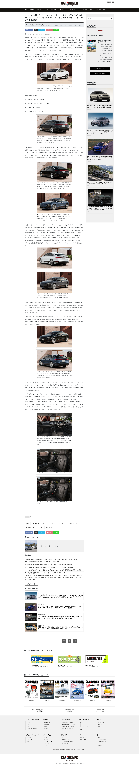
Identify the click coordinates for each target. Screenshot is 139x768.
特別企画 (46, 728)
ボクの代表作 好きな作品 (67, 741)
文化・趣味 (53, 9)
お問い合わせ (85, 749)
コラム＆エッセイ (63, 9)
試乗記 (45, 726)
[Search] (111, 18)
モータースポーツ (74, 9)
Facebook (29, 29)
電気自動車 (49, 527)
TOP (26, 9)
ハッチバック (30, 527)
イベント (92, 9)
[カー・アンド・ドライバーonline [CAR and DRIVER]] (69, 4)
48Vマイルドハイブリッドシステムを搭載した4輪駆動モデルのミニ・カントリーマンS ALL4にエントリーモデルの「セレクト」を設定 (100, 158)
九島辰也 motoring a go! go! (68, 726)
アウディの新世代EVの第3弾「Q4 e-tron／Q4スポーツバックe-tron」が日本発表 (49, 567)
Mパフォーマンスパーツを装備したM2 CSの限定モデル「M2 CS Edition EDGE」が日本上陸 (100, 183)
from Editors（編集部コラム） (68, 728)
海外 (81, 722)
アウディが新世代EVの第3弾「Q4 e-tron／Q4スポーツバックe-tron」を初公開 (48, 564)
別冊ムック (100, 745)
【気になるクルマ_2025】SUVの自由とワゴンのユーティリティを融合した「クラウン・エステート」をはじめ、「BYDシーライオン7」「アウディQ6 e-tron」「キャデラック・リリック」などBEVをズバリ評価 (53, 577)
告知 (99, 726)
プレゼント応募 (102, 741)
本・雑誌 (99, 9)
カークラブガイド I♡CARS (68, 746)
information (82, 735)
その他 (45, 746)
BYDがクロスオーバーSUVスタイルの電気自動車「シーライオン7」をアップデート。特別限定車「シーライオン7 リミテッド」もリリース (100, 132)
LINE (57, 29)
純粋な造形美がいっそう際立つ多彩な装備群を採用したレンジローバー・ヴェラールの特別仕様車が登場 (99, 106)
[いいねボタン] (27, 517)
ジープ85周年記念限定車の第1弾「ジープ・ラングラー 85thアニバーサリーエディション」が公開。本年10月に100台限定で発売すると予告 (99, 208)
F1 (82, 724)
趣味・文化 (64, 735)
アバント (52, 523)
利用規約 (68, 749)
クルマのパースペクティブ (32, 728)
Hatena (42, 29)
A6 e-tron (36, 523)
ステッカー (29, 737)
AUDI (44, 523)
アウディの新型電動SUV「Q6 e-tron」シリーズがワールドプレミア (45, 573)
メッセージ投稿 (102, 739)
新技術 (28, 724)
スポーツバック (73, 523)
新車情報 (32, 9)
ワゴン (40, 527)
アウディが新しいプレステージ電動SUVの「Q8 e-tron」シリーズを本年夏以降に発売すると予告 (53, 570)
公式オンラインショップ (32, 735)
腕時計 (28, 741)
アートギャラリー (66, 743)
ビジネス (28, 722)
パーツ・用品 (84, 9)
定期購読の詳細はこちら (100, 73)
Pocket (50, 29)
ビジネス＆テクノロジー (43, 9)
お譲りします (83, 739)
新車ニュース (39, 34)
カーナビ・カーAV (48, 741)
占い (63, 737)
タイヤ (45, 737)
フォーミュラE (84, 726)
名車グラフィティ (66, 739)
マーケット (29, 726)
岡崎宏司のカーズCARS (67, 722)
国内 (81, 729)
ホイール (46, 739)
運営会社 (73, 749)
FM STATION (29, 739)
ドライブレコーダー (48, 743)
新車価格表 (46, 724)
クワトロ (62, 523)
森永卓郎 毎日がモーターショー (69, 724)
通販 (104, 9)
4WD (27, 523)
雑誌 (99, 737)
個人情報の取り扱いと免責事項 (58, 749)
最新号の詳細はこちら (100, 68)
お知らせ (82, 737)
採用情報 (78, 749)
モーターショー (101, 722)
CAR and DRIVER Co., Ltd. (68, 763)
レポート (100, 724)
